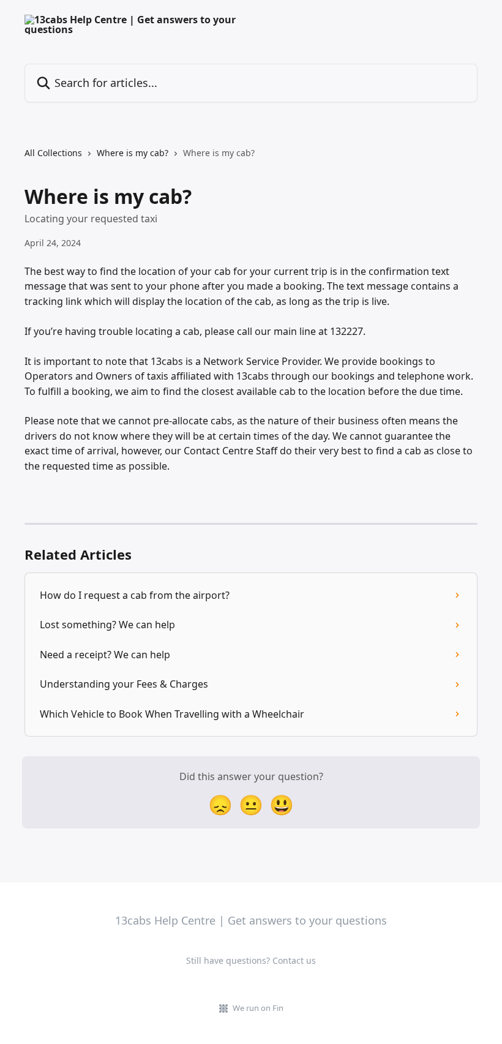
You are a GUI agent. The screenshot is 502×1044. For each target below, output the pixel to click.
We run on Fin (258, 1007)
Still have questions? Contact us (251, 960)
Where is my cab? (132, 153)
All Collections (53, 153)
